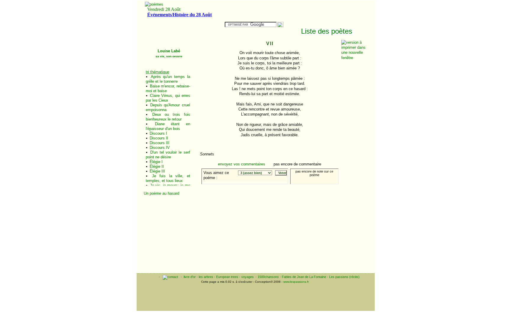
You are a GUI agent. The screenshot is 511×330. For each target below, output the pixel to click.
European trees (227, 277)
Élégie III (157, 171)
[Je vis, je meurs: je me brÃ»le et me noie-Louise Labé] (323, 188)
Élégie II (157, 166)
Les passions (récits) (344, 277)
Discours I (158, 133)
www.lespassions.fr (296, 281)
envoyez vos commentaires (241, 164)
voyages (247, 277)
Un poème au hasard (161, 193)
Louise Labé (169, 53)
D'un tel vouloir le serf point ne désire (168, 154)
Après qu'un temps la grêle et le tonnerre (168, 79)
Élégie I (156, 162)
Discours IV (160, 147)
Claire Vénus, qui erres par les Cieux (168, 98)
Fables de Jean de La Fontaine (304, 277)
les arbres (206, 277)
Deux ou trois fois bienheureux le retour (168, 116)
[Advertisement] (169, 225)
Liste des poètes (326, 31)
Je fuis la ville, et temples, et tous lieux (168, 178)
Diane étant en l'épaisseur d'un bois (168, 126)
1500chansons (268, 277)
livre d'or (190, 277)
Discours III (159, 143)
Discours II (159, 138)
